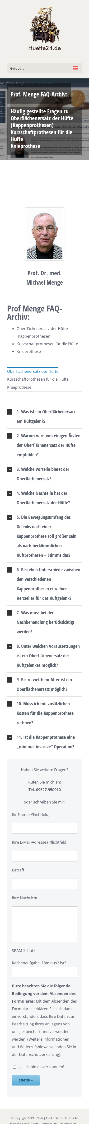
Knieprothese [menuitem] (19, 387)
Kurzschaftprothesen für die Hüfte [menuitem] (38, 379)
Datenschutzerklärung (39, 1054)
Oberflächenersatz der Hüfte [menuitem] (32, 371)
